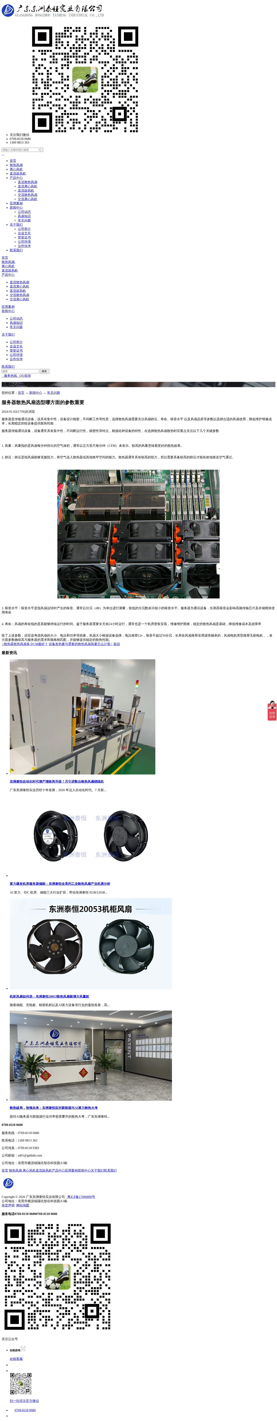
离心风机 (16, 169)
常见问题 (24, 220)
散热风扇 (16, 165)
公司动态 (24, 212)
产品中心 (16, 177)
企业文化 (24, 233)
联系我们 (16, 250)
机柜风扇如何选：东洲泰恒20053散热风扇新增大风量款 (49, 996)
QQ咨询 (24, 375)
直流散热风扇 (27, 182)
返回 (116, 644)
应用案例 (16, 203)
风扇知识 (24, 216)
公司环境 (24, 241)
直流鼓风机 (18, 173)
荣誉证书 (24, 237)
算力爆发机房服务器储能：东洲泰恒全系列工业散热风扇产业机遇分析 (60, 883)
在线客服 (16, 1359)
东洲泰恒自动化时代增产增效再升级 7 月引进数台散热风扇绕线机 (57, 781)
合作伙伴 (24, 246)
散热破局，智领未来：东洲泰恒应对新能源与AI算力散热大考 (54, 1108)
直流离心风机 (27, 186)
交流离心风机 (27, 199)
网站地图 (22, 1205)
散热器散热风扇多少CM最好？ (25, 644)
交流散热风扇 (27, 195)
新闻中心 (16, 207)
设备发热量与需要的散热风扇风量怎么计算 (81, 644)
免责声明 (8, 1205)
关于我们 (16, 224)
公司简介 (24, 229)
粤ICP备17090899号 (81, 1197)
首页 (13, 160)
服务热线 (9, 375)
